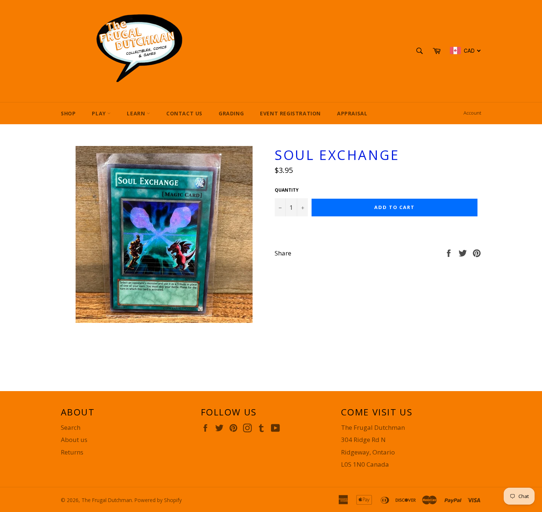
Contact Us (184, 113)
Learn (137, 113)
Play (99, 113)
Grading (231, 113)
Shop (68, 113)
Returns (72, 452)
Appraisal (352, 113)
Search (70, 427)
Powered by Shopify (158, 500)
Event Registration (290, 113)
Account (472, 112)
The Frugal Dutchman (106, 500)
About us (74, 439)
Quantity (287, 190)
